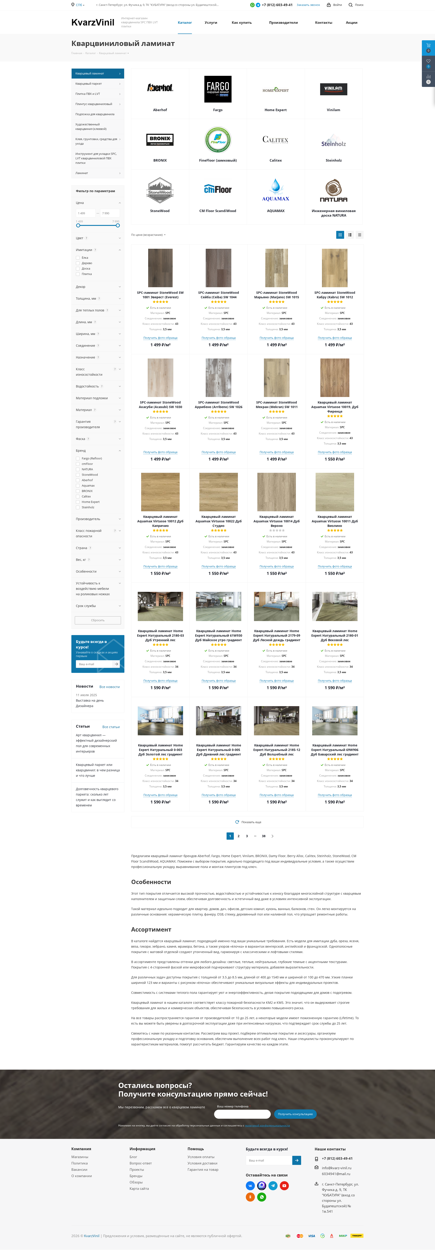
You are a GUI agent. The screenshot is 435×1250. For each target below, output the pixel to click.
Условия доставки (203, 1163)
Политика (79, 1163)
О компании (81, 1176)
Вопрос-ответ (141, 1163)
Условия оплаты (201, 1156)
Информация (142, 1148)
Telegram (258, 5)
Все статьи (111, 726)
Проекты (137, 1169)
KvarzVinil (91, 1235)
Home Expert (276, 110)
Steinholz (334, 160)
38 (264, 836)
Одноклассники (250, 1197)
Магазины (79, 1156)
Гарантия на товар (203, 1169)
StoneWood (160, 210)
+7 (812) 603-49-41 (337, 1158)
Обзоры (136, 1182)
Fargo (217, 110)
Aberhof (160, 110)
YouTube (284, 1185)
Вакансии (79, 1169)
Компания (81, 1148)
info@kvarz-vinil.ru (336, 1168)
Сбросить (98, 620)
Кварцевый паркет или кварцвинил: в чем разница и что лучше (98, 770)
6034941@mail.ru (336, 1173)
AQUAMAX (276, 210)
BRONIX (160, 160)
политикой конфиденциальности (267, 1125)
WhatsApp (252, 5)
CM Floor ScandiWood (217, 210)
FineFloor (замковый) (218, 160)
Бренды (136, 1176)
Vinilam (333, 110)
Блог (133, 1156)
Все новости (109, 686)
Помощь (196, 1148)
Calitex (276, 160)
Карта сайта (139, 1188)
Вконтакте (250, 1185)
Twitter (261, 1185)
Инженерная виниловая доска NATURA (334, 212)
